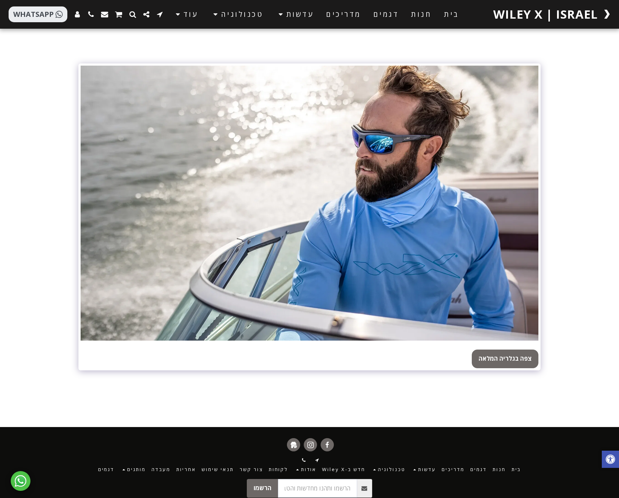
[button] (295, 14)
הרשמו (263, 488)
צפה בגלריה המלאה (505, 358)
